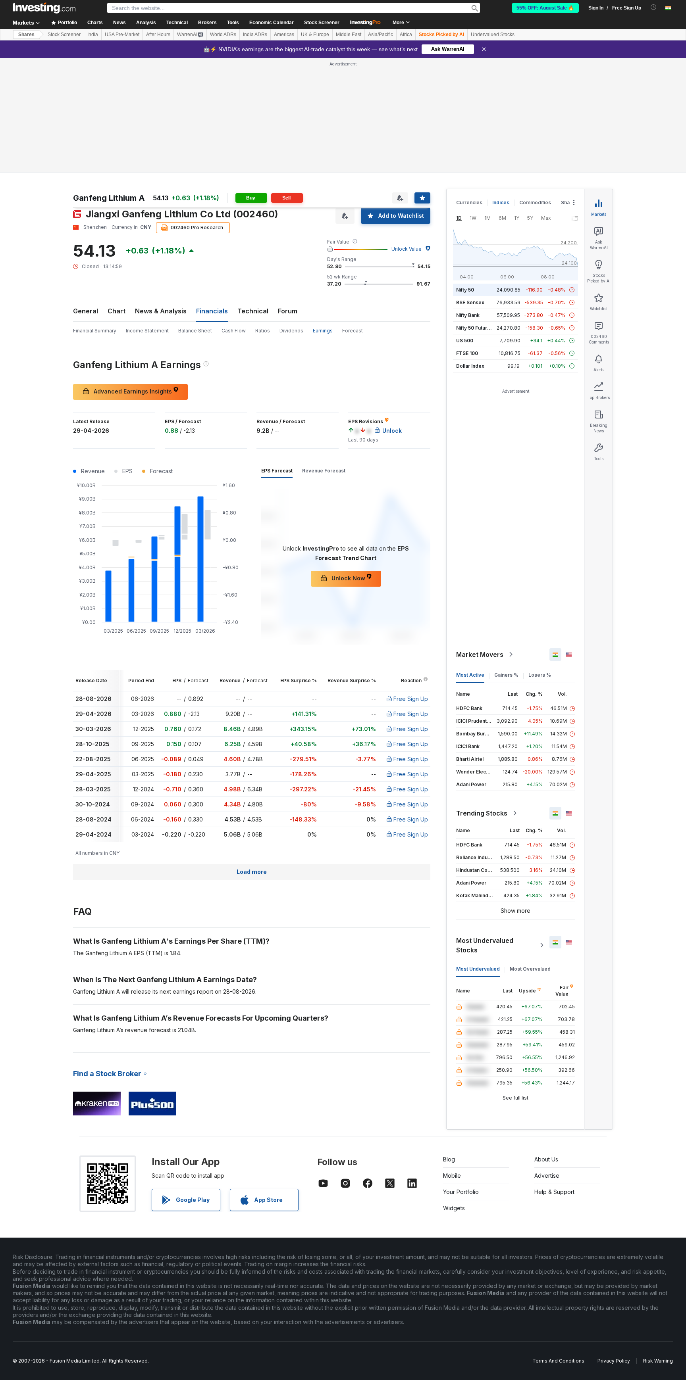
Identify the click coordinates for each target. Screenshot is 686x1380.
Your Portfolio (461, 1191)
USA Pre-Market (122, 34)
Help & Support (554, 1191)
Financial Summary (94, 331)
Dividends (291, 331)
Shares (26, 34)
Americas (284, 34)
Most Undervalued (478, 969)
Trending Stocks (481, 813)
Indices (500, 202)
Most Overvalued (530, 969)
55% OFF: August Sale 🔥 (545, 8)
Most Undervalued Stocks (484, 945)
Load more (252, 871)
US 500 (464, 341)
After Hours (158, 34)
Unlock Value (406, 249)
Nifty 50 (465, 290)
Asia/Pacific (380, 34)
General (85, 311)
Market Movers (479, 654)
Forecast (352, 331)
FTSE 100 (467, 353)
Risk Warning (658, 1361)
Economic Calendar (271, 22)
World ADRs (223, 34)
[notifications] (653, 7)
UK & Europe (315, 34)
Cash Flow (234, 331)
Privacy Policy (613, 1361)
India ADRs (255, 34)
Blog (449, 1159)
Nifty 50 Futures (474, 328)
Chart (116, 311)
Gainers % (506, 675)
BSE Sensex (470, 302)
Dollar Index (470, 366)
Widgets (454, 1208)
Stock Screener (321, 22)
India (92, 34)
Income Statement (147, 331)
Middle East (348, 34)
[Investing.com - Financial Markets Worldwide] (44, 7)
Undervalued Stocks (492, 34)
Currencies (469, 202)
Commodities (535, 202)
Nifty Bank (468, 315)
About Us (546, 1159)
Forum (287, 311)
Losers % (539, 675)
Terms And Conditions (558, 1361)
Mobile (452, 1175)
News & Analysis (161, 311)
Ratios (262, 331)
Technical (252, 311)
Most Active (470, 675)
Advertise (546, 1175)
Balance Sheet (195, 331)
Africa (406, 34)
